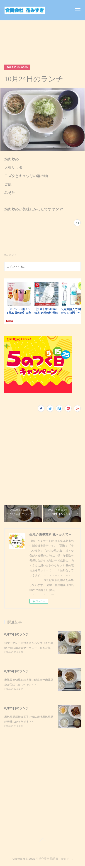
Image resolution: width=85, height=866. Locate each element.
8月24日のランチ (16, 670)
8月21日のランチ (16, 708)
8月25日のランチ (16, 634)
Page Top (42, 840)
